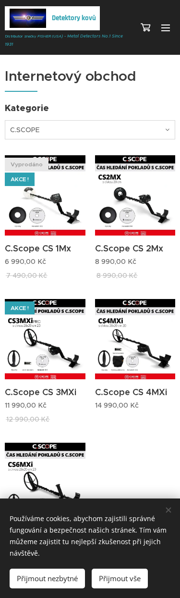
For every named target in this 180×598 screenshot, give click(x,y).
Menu (165, 27)
